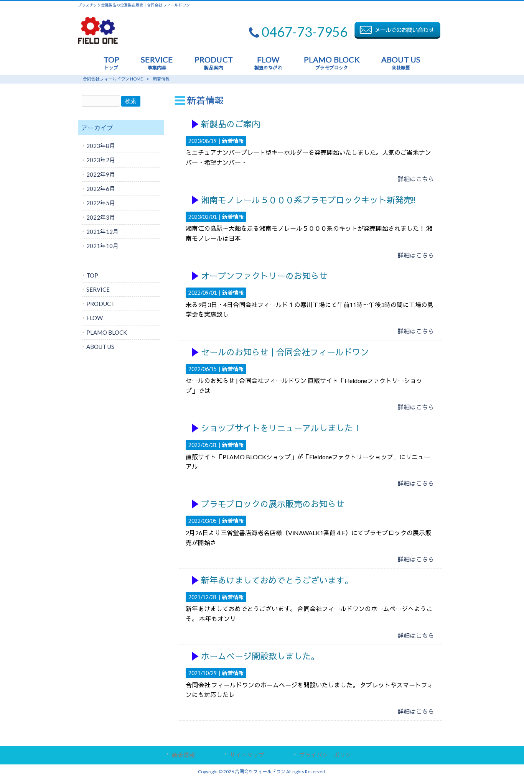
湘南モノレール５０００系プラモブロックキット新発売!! (308, 200)
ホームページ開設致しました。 (260, 656)
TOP (92, 275)
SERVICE (98, 289)
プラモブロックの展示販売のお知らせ (272, 504)
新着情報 (233, 141)
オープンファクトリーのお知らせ (264, 276)
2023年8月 (100, 145)
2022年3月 (100, 217)
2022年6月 (100, 188)
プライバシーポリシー (328, 754)
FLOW (94, 317)
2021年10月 (102, 245)
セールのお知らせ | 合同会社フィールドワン (285, 352)
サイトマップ (247, 754)
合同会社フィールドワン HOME (113, 78)
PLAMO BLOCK (106, 332)
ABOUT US (100, 346)
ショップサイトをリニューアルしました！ (281, 428)
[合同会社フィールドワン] (98, 41)
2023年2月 (100, 159)
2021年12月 (102, 231)
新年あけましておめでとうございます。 (277, 580)
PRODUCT (100, 303)
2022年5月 (100, 202)
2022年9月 (100, 174)
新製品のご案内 (230, 124)
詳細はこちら (415, 178)
